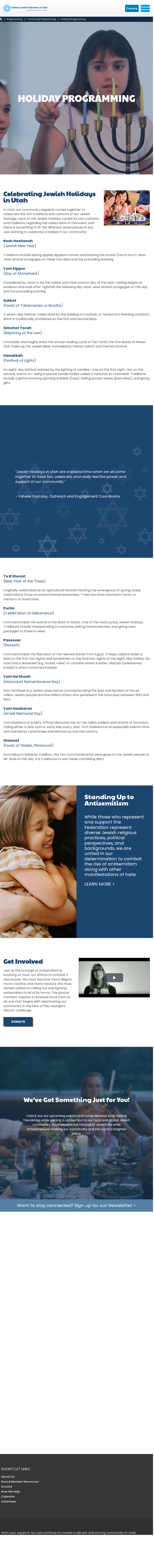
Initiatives (8, 1501)
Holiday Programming (73, 19)
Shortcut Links (15, 1469)
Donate (131, 8)
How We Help (10, 1492)
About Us (8, 1477)
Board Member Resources (20, 1482)
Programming (14, 19)
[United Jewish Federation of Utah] (25, 10)
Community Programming (41, 19)
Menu (145, 8)
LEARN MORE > (77, 1147)
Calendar (8, 1497)
